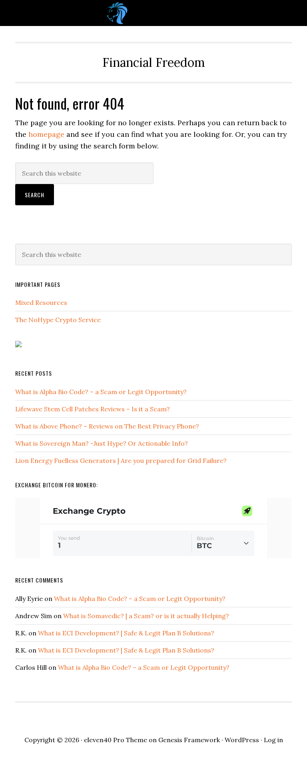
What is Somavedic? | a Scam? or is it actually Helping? (146, 616)
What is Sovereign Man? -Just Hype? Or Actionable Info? (101, 443)
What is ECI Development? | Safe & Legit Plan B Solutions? (126, 633)
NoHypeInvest (153, 13)
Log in (273, 740)
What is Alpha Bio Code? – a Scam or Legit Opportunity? (101, 392)
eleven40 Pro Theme (115, 740)
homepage (46, 134)
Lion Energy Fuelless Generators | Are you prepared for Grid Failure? (121, 461)
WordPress (242, 740)
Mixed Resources (41, 302)
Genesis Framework (189, 740)
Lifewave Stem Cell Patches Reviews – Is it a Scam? (92, 409)
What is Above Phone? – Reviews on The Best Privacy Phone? (107, 426)
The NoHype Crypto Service (58, 320)
